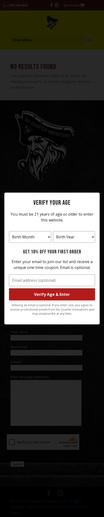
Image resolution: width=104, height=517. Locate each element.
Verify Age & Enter (52, 294)
